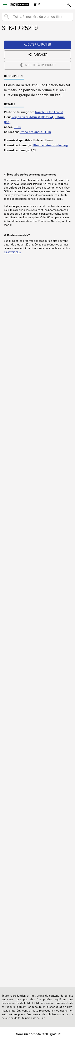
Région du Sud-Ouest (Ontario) (32, 117)
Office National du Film (35, 132)
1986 (17, 127)
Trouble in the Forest (49, 112)
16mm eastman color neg (50, 145)
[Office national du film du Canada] (19, 4)
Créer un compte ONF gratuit (37, 1034)
